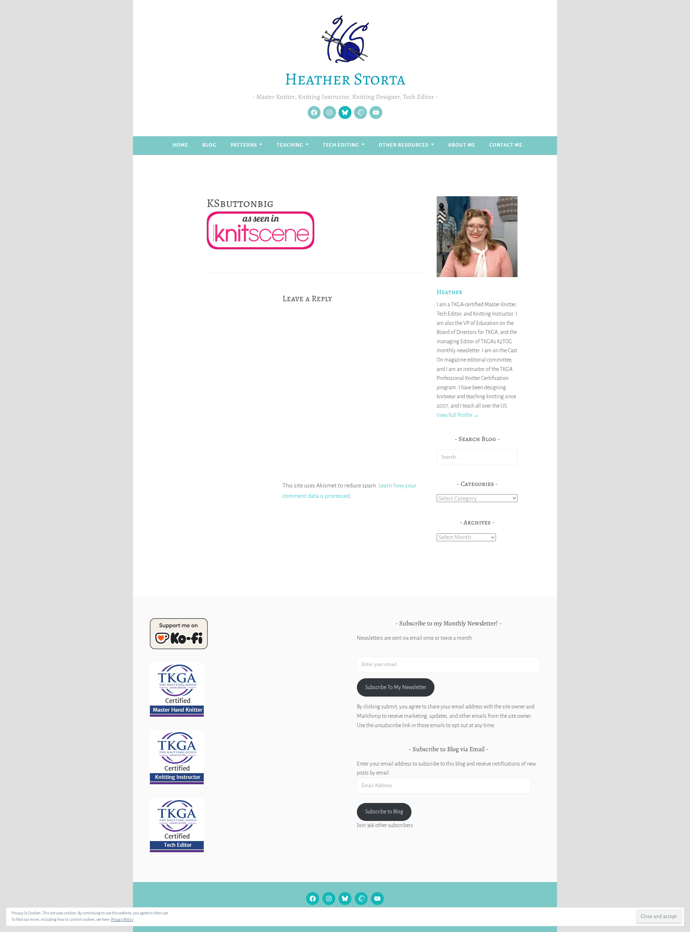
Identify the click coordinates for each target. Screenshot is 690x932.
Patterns (244, 145)
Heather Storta (345, 78)
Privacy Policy (122, 919)
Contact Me (506, 145)
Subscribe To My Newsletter (395, 687)
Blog (209, 145)
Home (180, 145)
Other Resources (403, 145)
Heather (450, 292)
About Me (461, 145)
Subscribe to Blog (384, 811)
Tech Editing (341, 145)
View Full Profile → (458, 415)
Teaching (290, 145)
